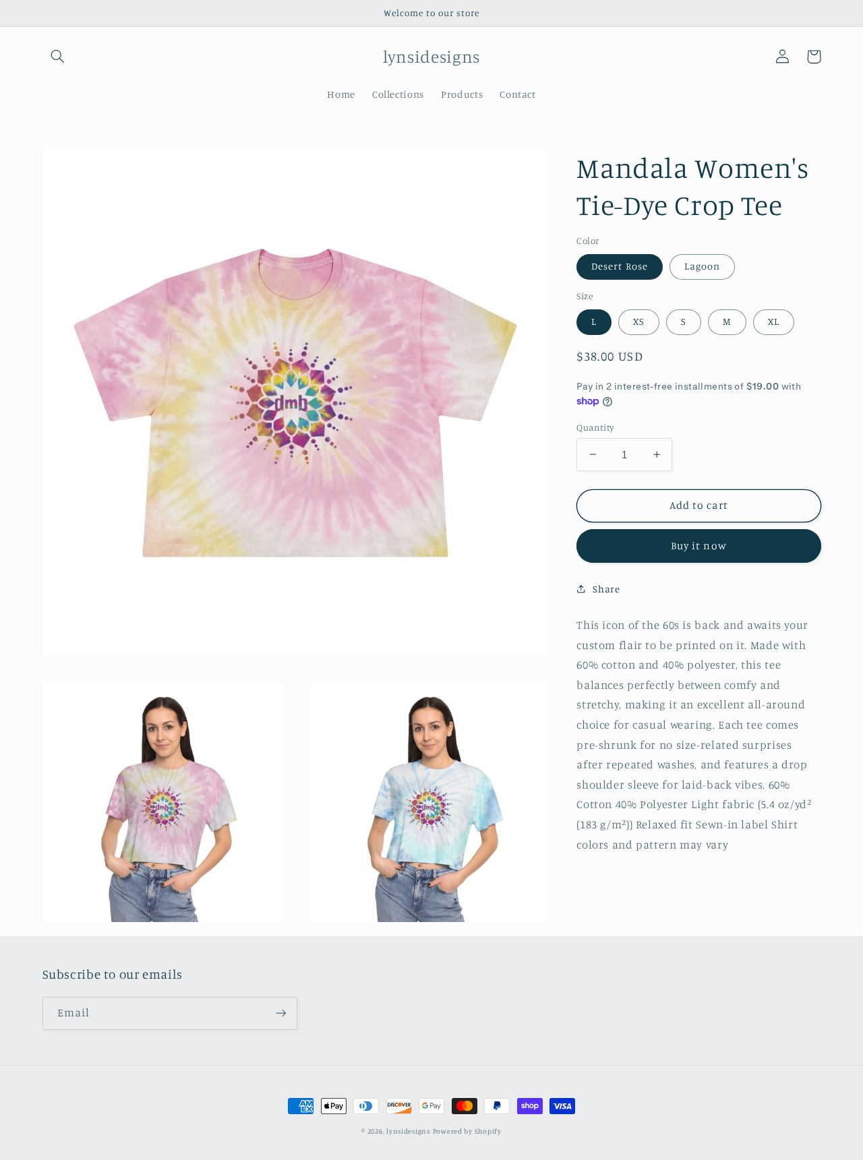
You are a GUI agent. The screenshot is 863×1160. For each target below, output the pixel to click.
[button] (57, 56)
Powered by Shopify (467, 1131)
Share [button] (606, 588)
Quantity (595, 426)
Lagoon (702, 266)
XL (773, 321)
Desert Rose (619, 266)
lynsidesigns (408, 1131)
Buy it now (699, 545)
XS (639, 321)
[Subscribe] (280, 1013)
